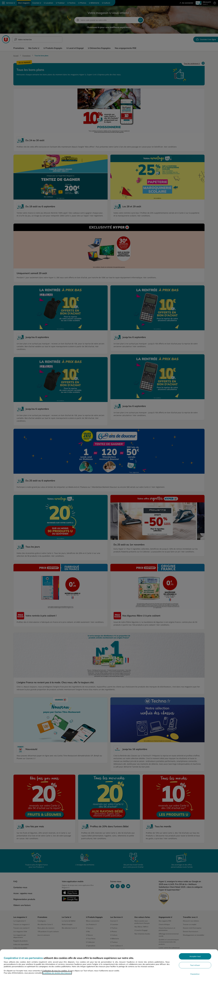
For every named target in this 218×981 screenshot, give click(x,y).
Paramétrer (195, 974)
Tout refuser (195, 965)
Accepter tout (195, 956)
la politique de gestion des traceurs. (57, 973)
